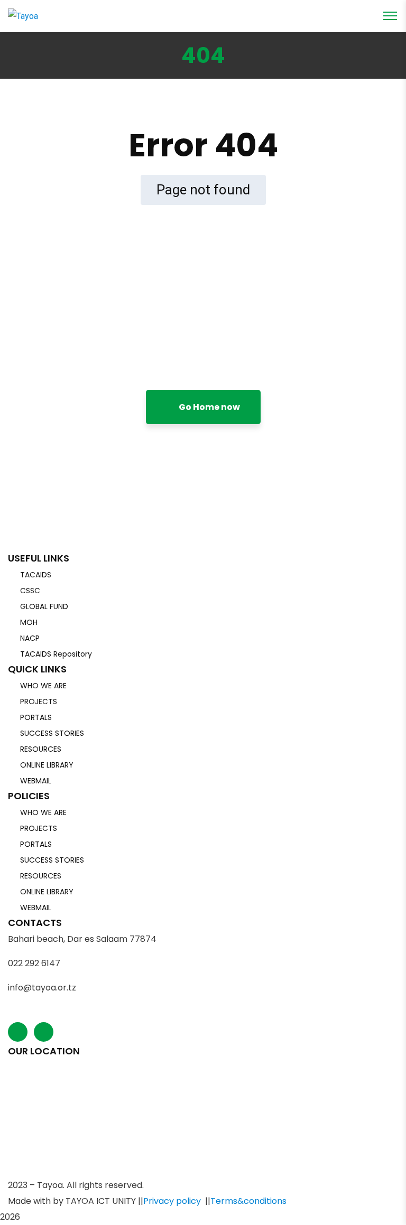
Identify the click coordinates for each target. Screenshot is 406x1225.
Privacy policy (172, 1201)
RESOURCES (40, 749)
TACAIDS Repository (56, 654)
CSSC (30, 590)
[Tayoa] (23, 16)
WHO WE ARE (43, 685)
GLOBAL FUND (44, 606)
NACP (30, 638)
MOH (29, 622)
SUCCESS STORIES (52, 733)
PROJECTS (38, 701)
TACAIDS (35, 574)
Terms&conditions (248, 1201)
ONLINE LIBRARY (46, 765)
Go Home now (208, 407)
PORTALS (36, 717)
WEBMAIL (35, 780)
